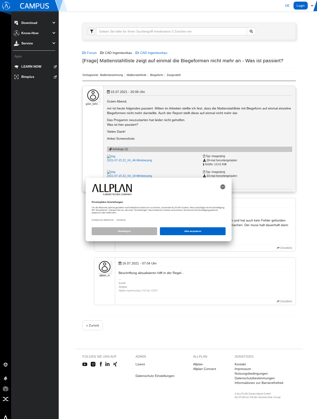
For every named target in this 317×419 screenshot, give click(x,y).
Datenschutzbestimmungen (255, 378)
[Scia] (5, 378)
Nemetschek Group (269, 397)
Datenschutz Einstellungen (155, 376)
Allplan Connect (204, 369)
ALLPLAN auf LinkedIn (107, 364)
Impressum (243, 369)
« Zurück (92, 325)
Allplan (198, 364)
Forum (91, 53)
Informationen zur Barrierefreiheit (259, 383)
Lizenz (140, 364)
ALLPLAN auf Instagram (93, 364)
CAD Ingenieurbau (153, 53)
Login (301, 5)
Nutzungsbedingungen (251, 373)
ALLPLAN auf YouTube (84, 364)
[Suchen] (251, 31)
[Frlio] (5, 388)
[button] (287, 5)
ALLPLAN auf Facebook (101, 364)
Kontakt (240, 364)
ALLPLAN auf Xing (115, 364)
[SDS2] (5, 364)
